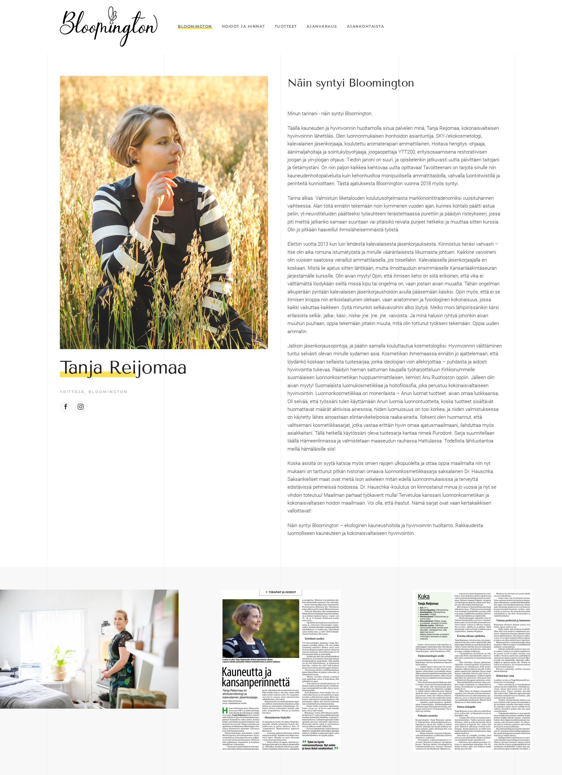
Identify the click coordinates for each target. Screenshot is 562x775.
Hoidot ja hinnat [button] (243, 26)
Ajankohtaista (365, 26)
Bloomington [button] (195, 26)
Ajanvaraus (322, 26)
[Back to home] (108, 27)
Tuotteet (286, 26)
